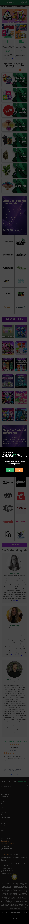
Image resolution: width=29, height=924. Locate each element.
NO (19, 470)
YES (9, 470)
